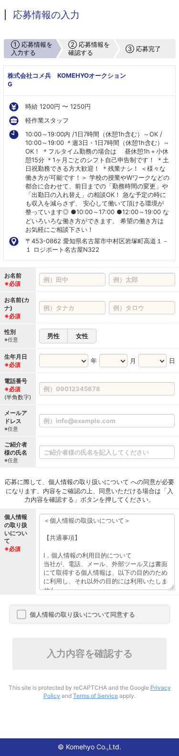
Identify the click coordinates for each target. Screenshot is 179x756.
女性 (82, 336)
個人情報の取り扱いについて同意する (82, 614)
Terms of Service (95, 695)
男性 (53, 336)
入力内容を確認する (90, 653)
